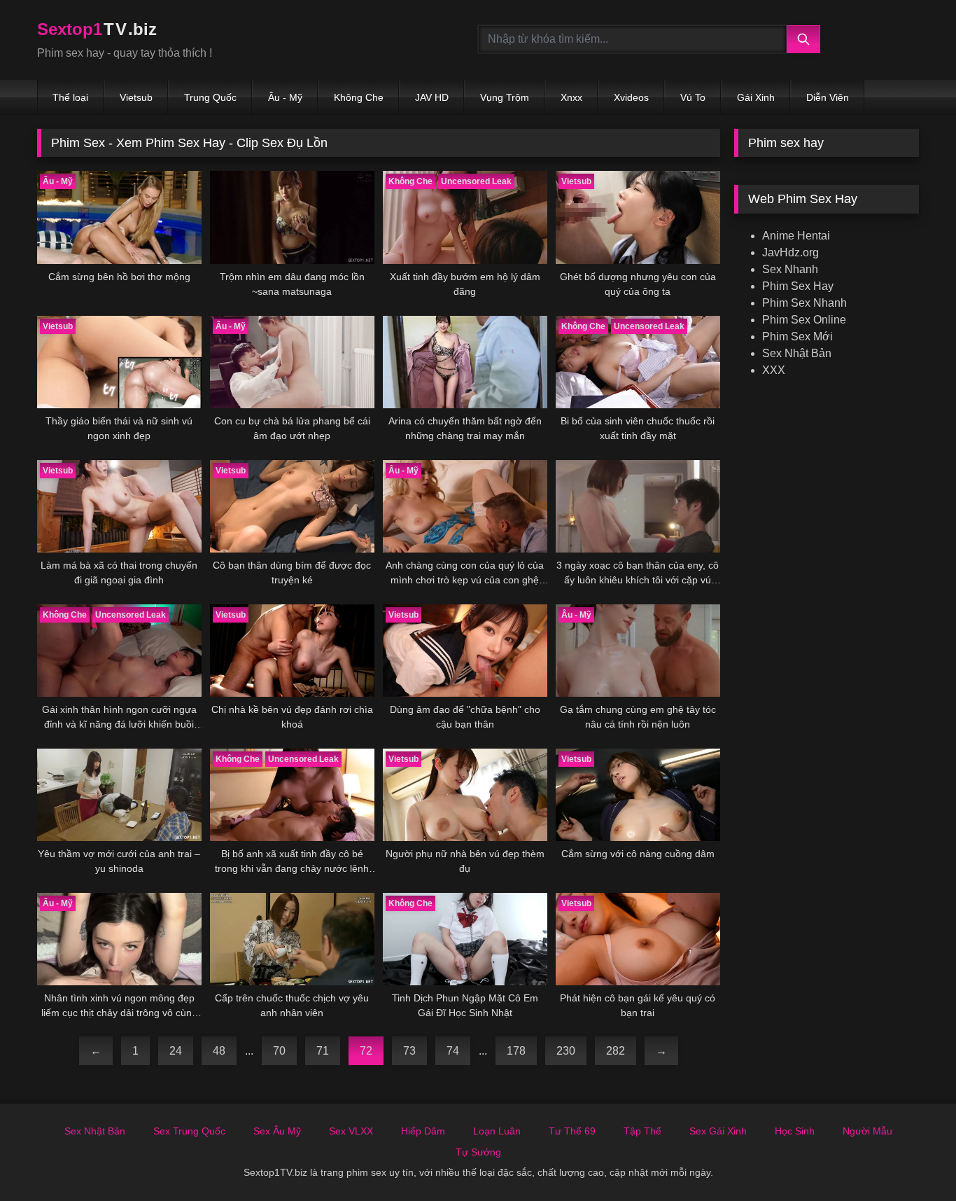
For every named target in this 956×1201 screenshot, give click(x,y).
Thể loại (70, 97)
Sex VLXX (351, 1131)
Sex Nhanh (790, 269)
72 (366, 1051)
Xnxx (571, 97)
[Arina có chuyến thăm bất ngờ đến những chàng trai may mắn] (465, 362)
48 (219, 1051)
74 (453, 1051)
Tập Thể (642, 1131)
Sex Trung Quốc (189, 1131)
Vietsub (136, 97)
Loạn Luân (497, 1131)
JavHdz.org (790, 252)
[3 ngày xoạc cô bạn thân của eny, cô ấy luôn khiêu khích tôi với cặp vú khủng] (638, 506)
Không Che (359, 97)
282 (615, 1051)
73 (409, 1051)
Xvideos (631, 97)
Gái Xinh (756, 97)
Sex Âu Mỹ (277, 1131)
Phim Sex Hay (798, 286)
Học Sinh (795, 1131)
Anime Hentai (796, 236)
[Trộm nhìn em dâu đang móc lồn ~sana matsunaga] (292, 217)
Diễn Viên (827, 97)
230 (565, 1051)
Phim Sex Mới (797, 336)
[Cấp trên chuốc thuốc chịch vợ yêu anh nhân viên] (292, 939)
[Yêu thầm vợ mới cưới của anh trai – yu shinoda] (119, 795)
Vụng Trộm (504, 97)
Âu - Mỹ (285, 97)
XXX (773, 370)
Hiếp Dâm (423, 1131)
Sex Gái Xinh (718, 1131)
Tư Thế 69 (572, 1131)
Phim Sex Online (804, 320)
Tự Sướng (478, 1152)
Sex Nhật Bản (796, 353)
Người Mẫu (867, 1131)
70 (279, 1051)
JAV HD (432, 97)
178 (516, 1051)
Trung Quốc (210, 97)
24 (175, 1051)
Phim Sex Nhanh (804, 303)
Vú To (692, 97)
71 (322, 1051)
